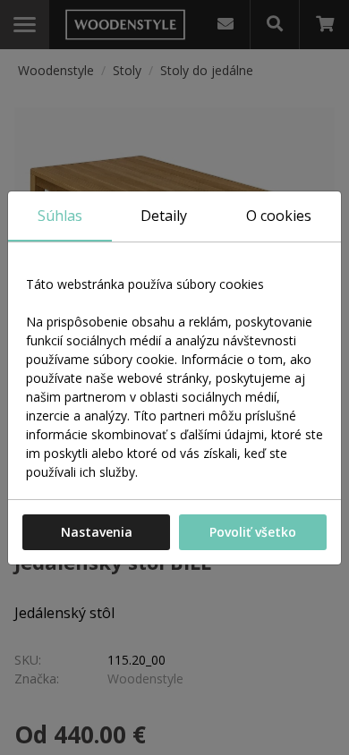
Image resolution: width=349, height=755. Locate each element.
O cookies (278, 215)
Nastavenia (96, 531)
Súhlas (60, 215)
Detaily (163, 215)
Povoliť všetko (252, 531)
